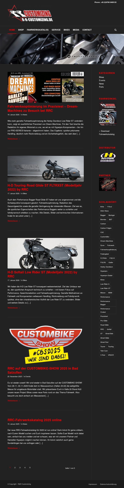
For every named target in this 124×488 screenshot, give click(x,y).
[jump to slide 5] (81, 57)
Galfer (111, 262)
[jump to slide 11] (94, 57)
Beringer (112, 215)
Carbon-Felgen (105, 228)
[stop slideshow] (102, 56)
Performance (105, 297)
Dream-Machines (106, 241)
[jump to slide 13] (98, 57)
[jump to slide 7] (85, 57)
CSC (102, 232)
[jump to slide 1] (73, 57)
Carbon (103, 223)
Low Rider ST (105, 288)
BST (110, 219)
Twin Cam (104, 350)
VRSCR (111, 355)
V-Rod (102, 355)
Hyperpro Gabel (106, 275)
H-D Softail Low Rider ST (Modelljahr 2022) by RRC (42, 274)
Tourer (102, 346)
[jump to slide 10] (92, 57)
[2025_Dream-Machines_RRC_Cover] (46, 87)
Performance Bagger (105, 303)
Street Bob (109, 333)
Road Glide (104, 325)
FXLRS (103, 262)
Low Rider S (104, 284)
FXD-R (112, 258)
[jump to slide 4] (79, 57)
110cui (109, 206)
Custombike (104, 236)
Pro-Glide (103, 320)
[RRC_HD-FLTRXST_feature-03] (46, 169)
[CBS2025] (46, 345)
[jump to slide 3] (77, 57)
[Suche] (114, 30)
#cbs (102, 206)
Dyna (102, 245)
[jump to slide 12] (96, 57)
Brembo (103, 219)
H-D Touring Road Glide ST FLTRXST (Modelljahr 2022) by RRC (45, 187)
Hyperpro (103, 271)
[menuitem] (12, 30)
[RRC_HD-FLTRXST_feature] (46, 253)
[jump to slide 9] (90, 57)
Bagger (103, 215)
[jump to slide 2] (75, 57)
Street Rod (104, 342)
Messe (102, 292)
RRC (102, 329)
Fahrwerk (110, 245)
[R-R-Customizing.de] (30, 15)
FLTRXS (103, 258)
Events (28, 376)
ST (101, 333)
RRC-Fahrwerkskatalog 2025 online (35, 420)
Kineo (102, 279)
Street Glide (104, 338)
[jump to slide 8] (87, 57)
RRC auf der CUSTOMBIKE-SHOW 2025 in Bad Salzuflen (43, 370)
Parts (101, 86)
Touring (111, 346)
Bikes (25, 193)
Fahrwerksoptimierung (108, 249)
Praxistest (104, 316)
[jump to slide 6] (83, 57)
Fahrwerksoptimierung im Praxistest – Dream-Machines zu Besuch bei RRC (43, 108)
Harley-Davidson (106, 266)
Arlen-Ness (104, 211)
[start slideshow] (69, 56)
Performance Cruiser (105, 310)
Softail (109, 329)
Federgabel (104, 254)
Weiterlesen (13, 138)
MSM (110, 292)
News (25, 114)
